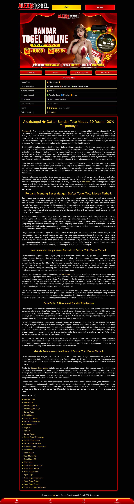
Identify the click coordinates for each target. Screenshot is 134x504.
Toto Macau (65, 274)
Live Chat (117, 502)
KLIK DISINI (51, 112)
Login (83, 502)
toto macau (86, 182)
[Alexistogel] (33, 6)
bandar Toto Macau (39, 368)
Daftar (50, 502)
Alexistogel (26, 131)
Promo (17, 502)
